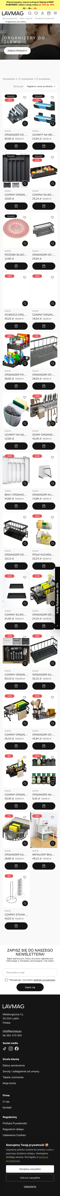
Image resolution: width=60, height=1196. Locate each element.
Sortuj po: (19, 86)
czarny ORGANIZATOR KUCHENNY (16, 734)
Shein (8, 131)
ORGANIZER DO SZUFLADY (16, 134)
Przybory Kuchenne (44, 18)
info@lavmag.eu (12, 1031)
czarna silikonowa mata (43, 194)
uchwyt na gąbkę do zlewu (16, 434)
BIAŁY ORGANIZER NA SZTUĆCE (16, 494)
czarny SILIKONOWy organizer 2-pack (16, 614)
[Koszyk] (48, 13)
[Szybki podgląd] (25, 123)
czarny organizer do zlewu (16, 794)
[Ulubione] (36, 13)
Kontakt (7, 1107)
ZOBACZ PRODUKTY (17, 50)
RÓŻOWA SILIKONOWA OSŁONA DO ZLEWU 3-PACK (16, 254)
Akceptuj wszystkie (30, 1169)
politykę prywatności (44, 979)
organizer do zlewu (43, 374)
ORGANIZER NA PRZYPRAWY (43, 794)
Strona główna (10, 18)
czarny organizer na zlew (43, 314)
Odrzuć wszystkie (30, 1177)
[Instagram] (11, 1049)
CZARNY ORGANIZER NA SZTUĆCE (16, 674)
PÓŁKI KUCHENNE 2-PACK (43, 554)
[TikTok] (5, 1049)
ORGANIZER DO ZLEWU (43, 254)
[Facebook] (17, 1049)
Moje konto (9, 1083)
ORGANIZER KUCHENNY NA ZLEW (43, 674)
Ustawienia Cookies (14, 1135)
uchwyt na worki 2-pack (43, 134)
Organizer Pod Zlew (16, 374)
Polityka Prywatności (15, 1123)
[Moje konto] (42, 13)
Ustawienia (30, 1186)
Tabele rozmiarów (13, 1077)
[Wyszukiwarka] (29, 13)
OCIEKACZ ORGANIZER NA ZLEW (16, 314)
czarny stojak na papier (16, 914)
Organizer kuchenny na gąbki (43, 494)
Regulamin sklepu (13, 1129)
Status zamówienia (14, 1065)
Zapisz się (30, 987)
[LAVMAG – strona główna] (13, 13)
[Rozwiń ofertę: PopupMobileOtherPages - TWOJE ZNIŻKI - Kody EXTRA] (57, 598)
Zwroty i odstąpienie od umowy (21, 1071)
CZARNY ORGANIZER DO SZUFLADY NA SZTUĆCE (16, 194)
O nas (6, 1101)
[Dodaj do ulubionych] (25, 97)
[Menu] (55, 13)
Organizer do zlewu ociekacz (43, 614)
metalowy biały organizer (43, 854)
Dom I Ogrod (26, 18)
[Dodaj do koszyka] (16, 146)
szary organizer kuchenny (43, 434)
